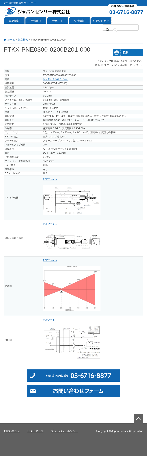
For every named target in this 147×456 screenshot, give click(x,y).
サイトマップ (35, 430)
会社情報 (79, 20)
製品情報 (14, 20)
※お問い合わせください (55, 79)
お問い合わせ (101, 20)
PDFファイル (50, 179)
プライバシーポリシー (64, 430)
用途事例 (36, 20)
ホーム (11, 39)
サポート (57, 20)
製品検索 (23, 39)
